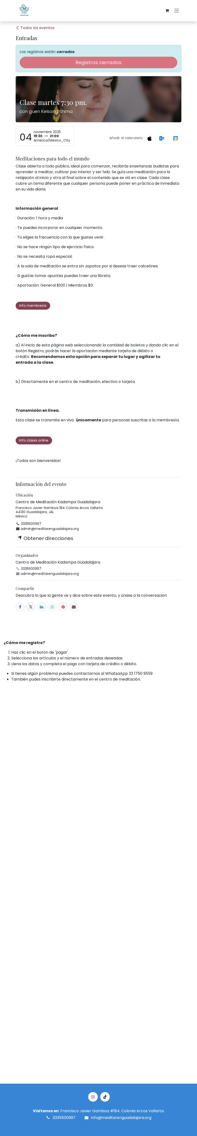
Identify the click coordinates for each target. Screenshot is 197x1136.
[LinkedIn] (41, 606)
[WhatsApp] (52, 606)
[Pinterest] (63, 606)
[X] (30, 606)
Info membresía (32, 305)
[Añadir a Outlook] (161, 138)
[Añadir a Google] (175, 138)
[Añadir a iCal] (149, 138)
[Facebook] (20, 606)
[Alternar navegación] (176, 11)
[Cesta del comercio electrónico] (167, 10)
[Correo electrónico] (73, 606)
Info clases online (33, 440)
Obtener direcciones (47, 538)
